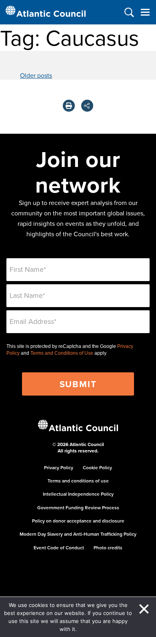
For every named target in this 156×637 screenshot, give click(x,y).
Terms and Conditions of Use (61, 353)
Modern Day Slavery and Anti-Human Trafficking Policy (78, 533)
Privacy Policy (58, 467)
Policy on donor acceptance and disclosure (78, 520)
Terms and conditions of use (78, 480)
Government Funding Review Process (78, 507)
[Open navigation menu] (145, 12)
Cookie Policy (97, 467)
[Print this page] (69, 106)
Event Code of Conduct (59, 547)
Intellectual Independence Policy (78, 493)
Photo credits (108, 547)
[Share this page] (87, 106)
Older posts (36, 75)
